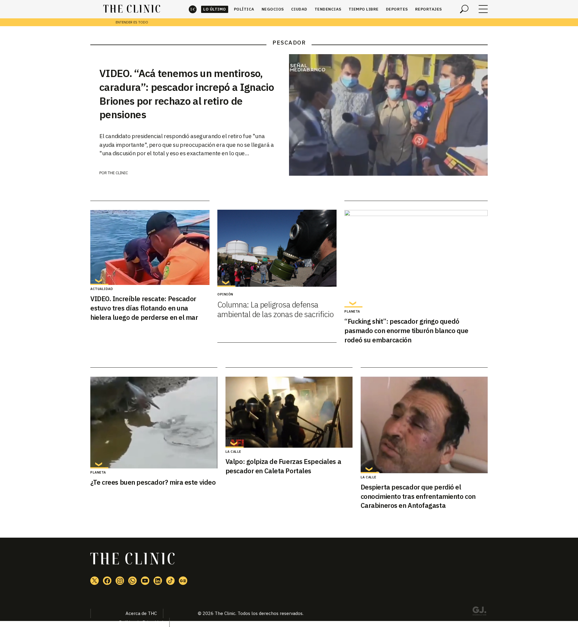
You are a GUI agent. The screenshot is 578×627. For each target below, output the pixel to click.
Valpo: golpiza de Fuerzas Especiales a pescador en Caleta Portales (283, 466)
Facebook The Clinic (107, 580)
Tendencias (328, 9)
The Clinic (193, 9)
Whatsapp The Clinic (132, 580)
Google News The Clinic (183, 580)
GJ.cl (479, 611)
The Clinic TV (145, 580)
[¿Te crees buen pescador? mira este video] (153, 422)
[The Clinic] (131, 9)
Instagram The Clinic (120, 580)
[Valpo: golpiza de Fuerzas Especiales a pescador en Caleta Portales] (289, 412)
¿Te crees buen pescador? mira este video (153, 482)
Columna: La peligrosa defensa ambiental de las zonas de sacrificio (275, 309)
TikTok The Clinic (170, 580)
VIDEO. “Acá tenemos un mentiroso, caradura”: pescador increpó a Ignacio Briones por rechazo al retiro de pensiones (186, 93)
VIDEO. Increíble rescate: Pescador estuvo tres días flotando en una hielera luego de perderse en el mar (144, 308)
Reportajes (428, 9)
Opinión (225, 294)
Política (244, 9)
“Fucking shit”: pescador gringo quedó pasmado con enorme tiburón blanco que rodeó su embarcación (406, 330)
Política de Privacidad (141, 622)
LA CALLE (233, 451)
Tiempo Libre (364, 9)
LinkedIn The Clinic (158, 580)
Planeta (352, 311)
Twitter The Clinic (94, 580)
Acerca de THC (141, 613)
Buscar (464, 9)
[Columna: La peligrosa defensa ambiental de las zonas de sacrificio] (277, 248)
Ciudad (299, 9)
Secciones (483, 9)
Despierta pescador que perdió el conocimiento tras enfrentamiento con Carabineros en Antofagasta (418, 496)
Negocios (273, 9)
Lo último (214, 9)
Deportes (397, 9)
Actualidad (101, 289)
